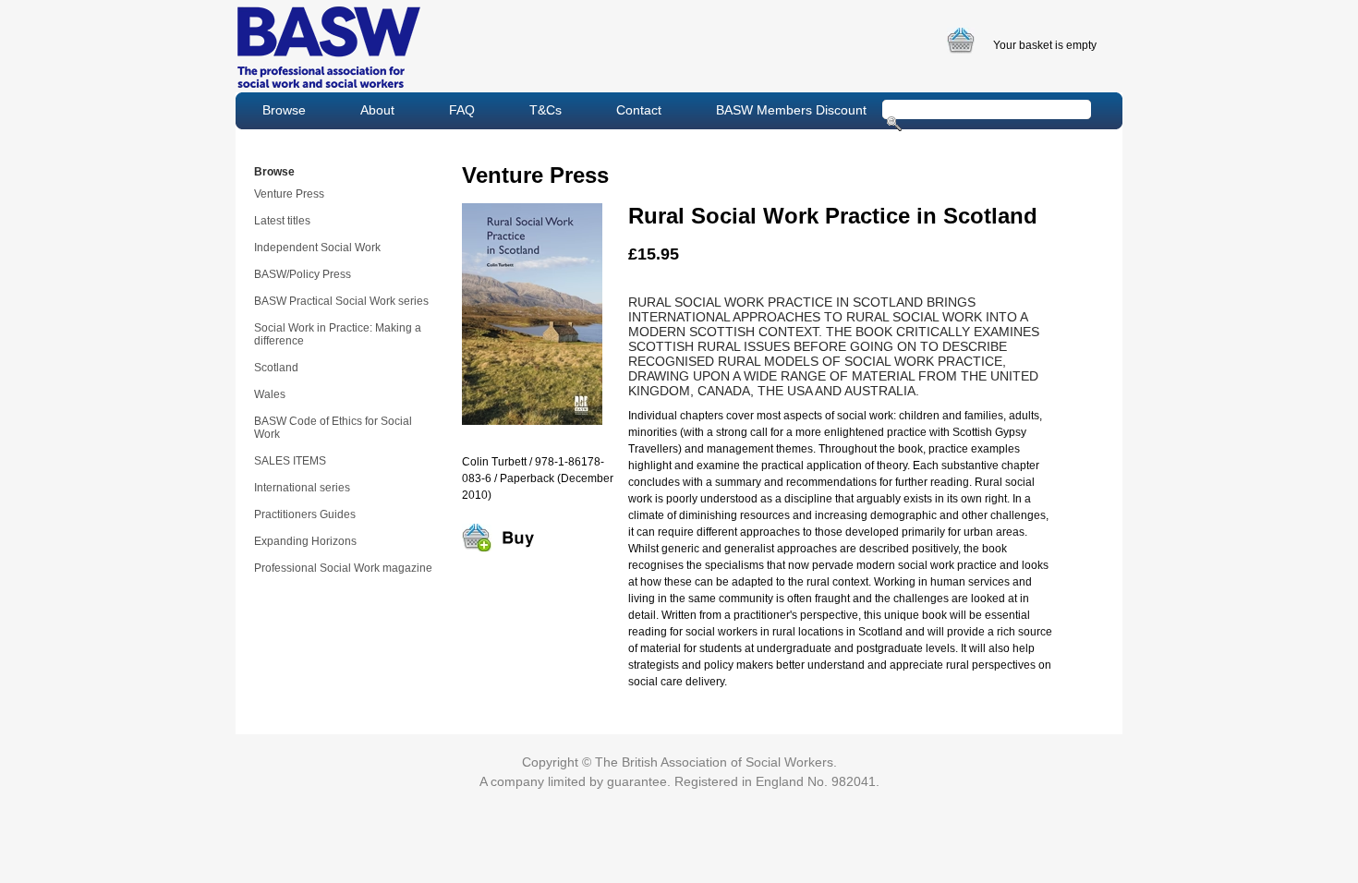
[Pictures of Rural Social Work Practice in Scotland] (532, 435)
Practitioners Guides (305, 514)
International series (302, 487)
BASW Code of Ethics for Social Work (333, 428)
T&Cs (545, 110)
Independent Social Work (317, 247)
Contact (638, 110)
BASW (328, 47)
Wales (269, 394)
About (377, 110)
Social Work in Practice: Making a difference (337, 334)
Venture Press (289, 193)
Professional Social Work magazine (343, 568)
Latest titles (282, 220)
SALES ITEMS (290, 460)
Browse (284, 110)
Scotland (276, 367)
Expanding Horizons (305, 541)
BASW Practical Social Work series (341, 301)
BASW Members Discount (791, 110)
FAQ (462, 110)
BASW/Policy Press (302, 274)
